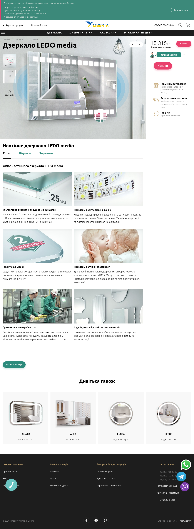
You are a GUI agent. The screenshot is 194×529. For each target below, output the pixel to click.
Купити (183, 43)
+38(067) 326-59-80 (163, 25)
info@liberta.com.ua (167, 486)
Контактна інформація (168, 493)
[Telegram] (181, 476)
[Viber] (184, 486)
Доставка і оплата (106, 478)
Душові (53, 478)
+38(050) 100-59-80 (167, 475)
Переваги (45, 153)
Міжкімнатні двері (139, 32)
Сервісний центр (39, 25)
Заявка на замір (169, 55)
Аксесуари (108, 32)
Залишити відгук (14, 364)
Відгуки (25, 153)
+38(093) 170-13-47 (167, 479)
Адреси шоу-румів (14, 25)
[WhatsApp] (186, 465)
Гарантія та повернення (109, 485)
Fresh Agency (185, 521)
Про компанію (10, 471)
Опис (7, 153)
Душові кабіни (81, 32)
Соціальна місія (168, 500)
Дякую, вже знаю (181, 10)
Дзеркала (54, 32)
